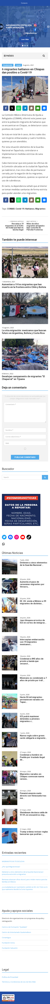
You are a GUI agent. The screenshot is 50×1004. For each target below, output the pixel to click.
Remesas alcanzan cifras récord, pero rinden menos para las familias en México (24, 880)
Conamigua (6, 937)
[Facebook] (5, 108)
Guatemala (7, 65)
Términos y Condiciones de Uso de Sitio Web (19, 982)
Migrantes (40, 209)
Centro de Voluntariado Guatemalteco (16, 932)
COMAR (11, 209)
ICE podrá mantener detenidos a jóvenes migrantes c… (30, 719)
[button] (2, 27)
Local (18, 65)
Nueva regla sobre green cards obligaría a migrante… (33, 736)
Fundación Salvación (10, 948)
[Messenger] (44, 108)
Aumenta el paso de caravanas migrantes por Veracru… (32, 584)
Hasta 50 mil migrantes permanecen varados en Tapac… (32, 699)
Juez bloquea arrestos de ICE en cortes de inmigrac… (33, 621)
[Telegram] (25, 108)
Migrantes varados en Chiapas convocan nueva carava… (32, 776)
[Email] (37, 108)
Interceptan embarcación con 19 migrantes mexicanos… (32, 642)
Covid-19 (20, 209)
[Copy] (31, 108)
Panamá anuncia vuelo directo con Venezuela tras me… (33, 795)
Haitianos (29, 209)
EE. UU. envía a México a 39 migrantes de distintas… (33, 602)
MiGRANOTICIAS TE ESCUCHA (13, 861)
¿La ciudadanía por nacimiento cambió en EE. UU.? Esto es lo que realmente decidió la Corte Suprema (25, 888)
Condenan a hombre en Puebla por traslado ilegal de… (32, 757)
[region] (25, 26)
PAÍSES (10, 55)
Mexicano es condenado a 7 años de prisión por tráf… (33, 679)
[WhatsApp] (18, 108)
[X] (12, 108)
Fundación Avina (8, 943)
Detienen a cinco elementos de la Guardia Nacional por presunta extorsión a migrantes (22, 873)
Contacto (24, 3)
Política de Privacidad (10, 977)
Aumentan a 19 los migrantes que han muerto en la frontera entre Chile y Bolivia (24, 285)
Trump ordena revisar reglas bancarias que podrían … (34, 833)
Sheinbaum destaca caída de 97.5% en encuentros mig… (33, 813)
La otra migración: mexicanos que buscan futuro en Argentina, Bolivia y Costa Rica (24, 331)
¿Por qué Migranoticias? (11, 866)
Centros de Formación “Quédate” (14, 927)
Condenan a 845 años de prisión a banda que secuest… (31, 661)
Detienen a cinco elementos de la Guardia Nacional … (33, 563)
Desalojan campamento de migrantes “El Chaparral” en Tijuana (23, 377)
